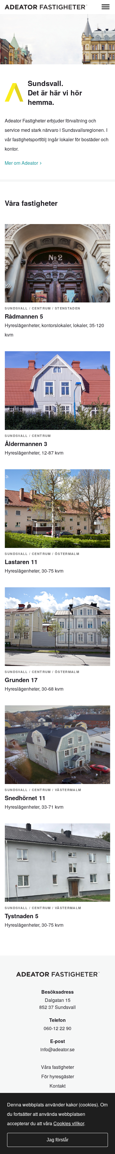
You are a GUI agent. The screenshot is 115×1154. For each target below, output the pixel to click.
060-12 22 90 (57, 1028)
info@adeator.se (57, 1049)
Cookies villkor (68, 1123)
